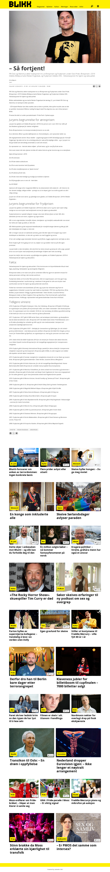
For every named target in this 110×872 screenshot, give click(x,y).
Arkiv (81, 7)
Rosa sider (74, 7)
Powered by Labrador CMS (55, 869)
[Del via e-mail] (99, 86)
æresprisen (33, 430)
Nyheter (49, 7)
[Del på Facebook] (94, 86)
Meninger (64, 7)
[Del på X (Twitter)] (96, 86)
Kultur (56, 7)
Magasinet (41, 7)
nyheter (12, 430)
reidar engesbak (22, 430)
